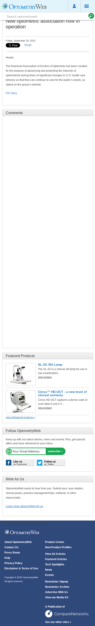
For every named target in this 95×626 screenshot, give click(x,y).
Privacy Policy (13, 563)
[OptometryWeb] (24, 9)
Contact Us (11, 547)
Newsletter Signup (56, 581)
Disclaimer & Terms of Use (21, 568)
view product (45, 377)
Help (7, 557)
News (48, 569)
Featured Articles (56, 559)
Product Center (54, 542)
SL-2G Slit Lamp (50, 364)
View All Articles (55, 553)
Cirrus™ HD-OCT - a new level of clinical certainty (62, 393)
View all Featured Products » (20, 417)
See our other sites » (58, 622)
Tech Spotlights (54, 564)
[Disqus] (48, 174)
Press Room (12, 552)
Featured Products (20, 356)
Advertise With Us (56, 592)
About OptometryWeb (18, 542)
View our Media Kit (56, 597)
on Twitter (50, 462)
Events (49, 575)
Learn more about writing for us (24, 506)
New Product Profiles (58, 547)
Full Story (11, 93)
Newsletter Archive (57, 586)
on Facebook (20, 462)
